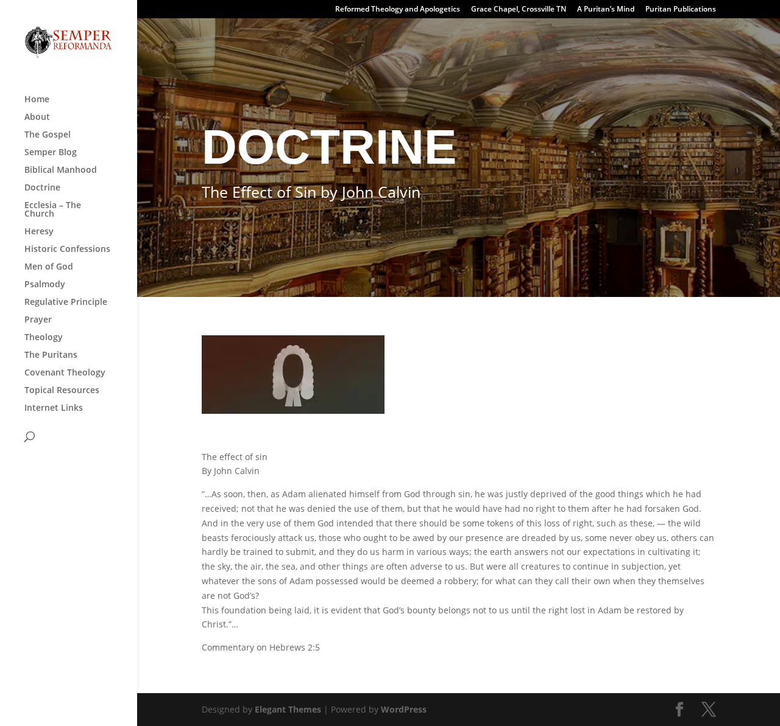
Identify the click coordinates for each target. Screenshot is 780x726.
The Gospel (47, 135)
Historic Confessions (67, 249)
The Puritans (50, 355)
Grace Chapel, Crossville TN (518, 9)
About (37, 117)
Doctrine (42, 188)
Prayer (38, 320)
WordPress (404, 709)
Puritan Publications (680, 9)
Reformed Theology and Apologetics (397, 9)
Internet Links (53, 408)
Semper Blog (50, 153)
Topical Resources (61, 391)
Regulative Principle (65, 302)
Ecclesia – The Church (52, 210)
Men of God (48, 267)
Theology (43, 338)
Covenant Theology (64, 373)
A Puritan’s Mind (605, 9)
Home (36, 100)
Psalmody (44, 285)
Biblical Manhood (60, 170)
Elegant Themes (288, 709)
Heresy (39, 232)
